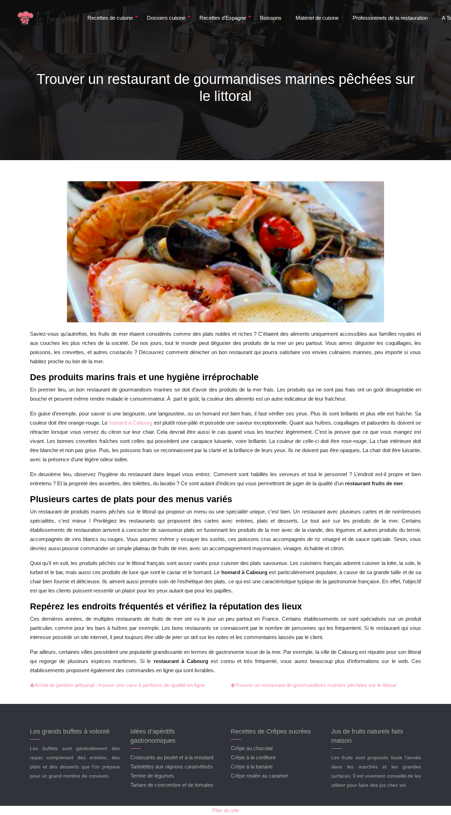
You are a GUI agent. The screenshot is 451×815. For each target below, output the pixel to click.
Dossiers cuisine (166, 18)
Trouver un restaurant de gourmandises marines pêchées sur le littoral (315, 685)
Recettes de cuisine (110, 18)
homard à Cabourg (131, 423)
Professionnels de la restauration (390, 18)
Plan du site (225, 810)
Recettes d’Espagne (222, 18)
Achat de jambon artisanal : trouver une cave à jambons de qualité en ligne (120, 685)
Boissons (271, 18)
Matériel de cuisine (317, 18)
